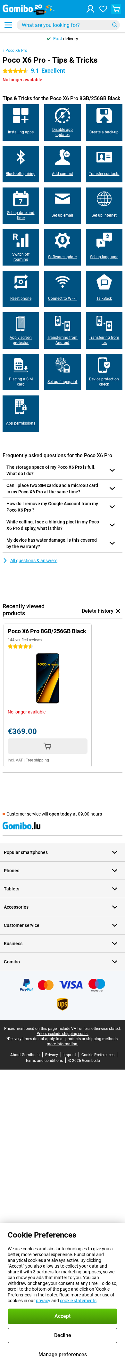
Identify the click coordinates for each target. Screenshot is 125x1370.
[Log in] (90, 9)
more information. (62, 1044)
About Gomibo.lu (25, 1055)
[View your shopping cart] (116, 9)
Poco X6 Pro (16, 50)
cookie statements (78, 1300)
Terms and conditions (44, 1060)
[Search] (115, 25)
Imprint (69, 1055)
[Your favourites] (103, 9)
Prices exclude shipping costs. (62, 1033)
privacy (43, 1300)
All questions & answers (33, 560)
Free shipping (37, 760)
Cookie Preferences (97, 1055)
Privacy (51, 1055)
